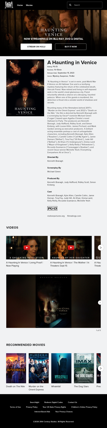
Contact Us (72, 402)
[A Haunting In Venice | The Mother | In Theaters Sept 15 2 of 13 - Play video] (71, 247)
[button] (70, 47)
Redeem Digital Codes (53, 402)
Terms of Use (15, 407)
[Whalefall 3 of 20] (61, 368)
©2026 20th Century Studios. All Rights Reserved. (53, 421)
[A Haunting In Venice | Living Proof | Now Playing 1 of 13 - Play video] (27, 247)
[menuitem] (19, 5)
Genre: (49, 76)
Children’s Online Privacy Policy (84, 407)
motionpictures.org (56, 215)
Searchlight (34, 402)
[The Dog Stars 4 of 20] (84, 368)
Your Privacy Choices (64, 411)
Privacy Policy (31, 407)
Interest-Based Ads (42, 411)
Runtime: (50, 70)
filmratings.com (74, 215)
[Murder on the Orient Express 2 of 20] (39, 368)
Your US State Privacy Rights (54, 407)
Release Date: (52, 73)
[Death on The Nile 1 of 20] (16, 368)
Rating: (49, 67)
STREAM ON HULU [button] (36, 46)
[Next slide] (97, 304)
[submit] (70, 5)
